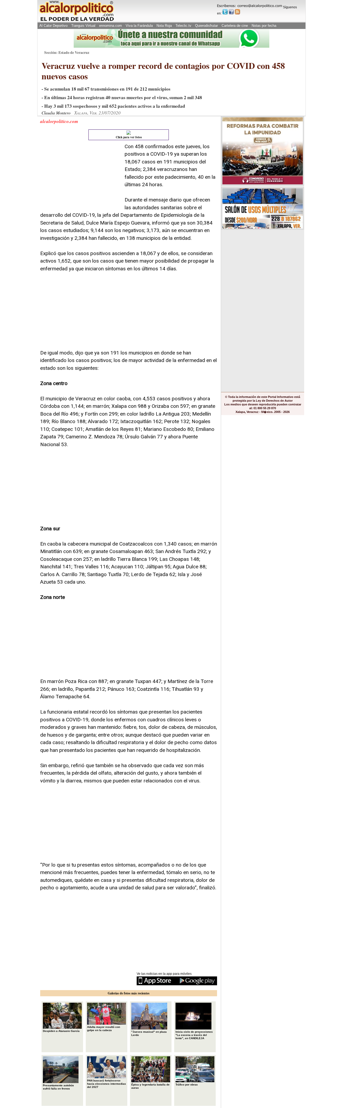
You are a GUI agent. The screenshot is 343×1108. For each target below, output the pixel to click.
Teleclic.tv (183, 26)
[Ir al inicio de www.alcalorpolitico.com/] (76, 20)
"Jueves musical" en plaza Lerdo (149, 1033)
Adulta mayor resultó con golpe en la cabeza (103, 1028)
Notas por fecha (264, 26)
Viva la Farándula (139, 26)
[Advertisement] (80, 176)
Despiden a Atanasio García (61, 1030)
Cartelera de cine (235, 26)
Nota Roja (164, 26)
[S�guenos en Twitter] (225, 11)
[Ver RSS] (237, 11)
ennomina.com (110, 26)
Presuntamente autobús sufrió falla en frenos (58, 1087)
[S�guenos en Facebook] (231, 11)
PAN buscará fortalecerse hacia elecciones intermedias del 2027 (106, 1083)
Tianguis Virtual (83, 26)
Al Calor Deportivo (53, 26)
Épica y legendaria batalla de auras (150, 1086)
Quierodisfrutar (206, 26)
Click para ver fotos (129, 137)
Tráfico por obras (187, 1084)
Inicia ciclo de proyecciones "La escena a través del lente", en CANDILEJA (194, 1035)
